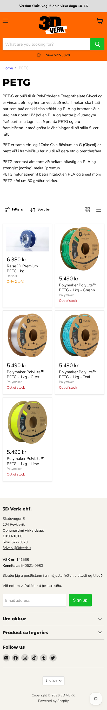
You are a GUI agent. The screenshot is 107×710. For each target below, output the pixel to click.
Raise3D (12, 276)
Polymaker (66, 295)
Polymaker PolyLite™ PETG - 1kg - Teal (78, 374)
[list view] (98, 209)
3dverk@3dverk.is (17, 547)
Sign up (80, 600)
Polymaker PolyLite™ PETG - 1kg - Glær (25, 374)
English (51, 680)
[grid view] (87, 209)
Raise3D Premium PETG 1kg (22, 268)
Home (8, 68)
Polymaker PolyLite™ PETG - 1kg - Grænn (78, 287)
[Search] (97, 44)
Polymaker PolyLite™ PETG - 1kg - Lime (25, 461)
